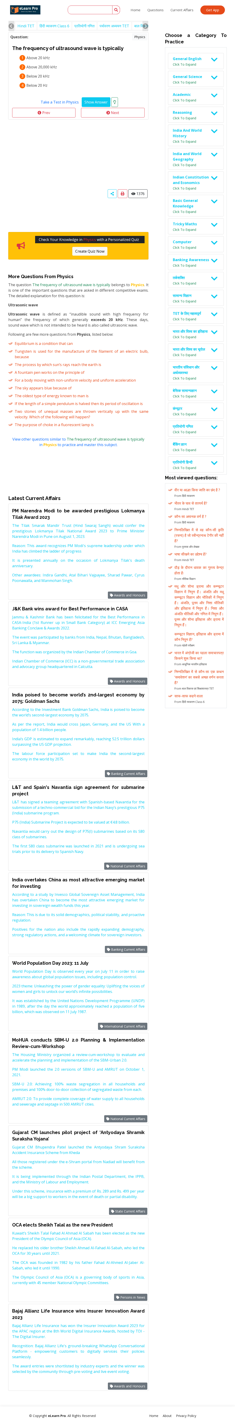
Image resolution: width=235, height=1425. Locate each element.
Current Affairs (182, 10)
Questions (155, 10)
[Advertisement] (78, 154)
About (167, 1416)
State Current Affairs (129, 1211)
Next (114, 112)
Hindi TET (25, 25)
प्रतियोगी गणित (84, 25)
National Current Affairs (127, 866)
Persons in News (132, 1297)
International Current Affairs (124, 1026)
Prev (45, 112)
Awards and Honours (129, 595)
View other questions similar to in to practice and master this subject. (78, 442)
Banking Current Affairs (127, 773)
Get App (212, 10)
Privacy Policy (186, 1416)
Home (135, 10)
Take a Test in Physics (60, 102)
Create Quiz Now (89, 251)
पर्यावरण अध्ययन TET (114, 25)
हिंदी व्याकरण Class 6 (54, 25)
